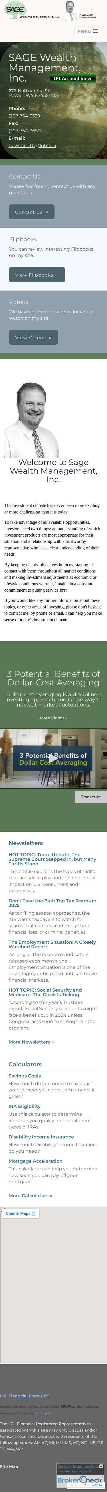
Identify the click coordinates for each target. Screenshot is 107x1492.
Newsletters (26, 843)
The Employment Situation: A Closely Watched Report (52, 944)
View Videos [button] (30, 337)
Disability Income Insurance (41, 1137)
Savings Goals (25, 1076)
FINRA (39, 1413)
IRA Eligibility (25, 1106)
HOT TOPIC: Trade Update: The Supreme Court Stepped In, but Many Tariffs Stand (52, 859)
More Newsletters (31, 1042)
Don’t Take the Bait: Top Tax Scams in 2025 (52, 903)
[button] (87, 31)
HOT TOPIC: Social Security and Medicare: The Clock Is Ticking (45, 992)
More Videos (54, 718)
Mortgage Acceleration (35, 1161)
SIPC (47, 1413)
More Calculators (30, 1195)
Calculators (25, 1064)
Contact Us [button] (29, 212)
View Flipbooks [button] (34, 275)
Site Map (9, 1466)
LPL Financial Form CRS (24, 1395)
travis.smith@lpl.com (32, 145)
